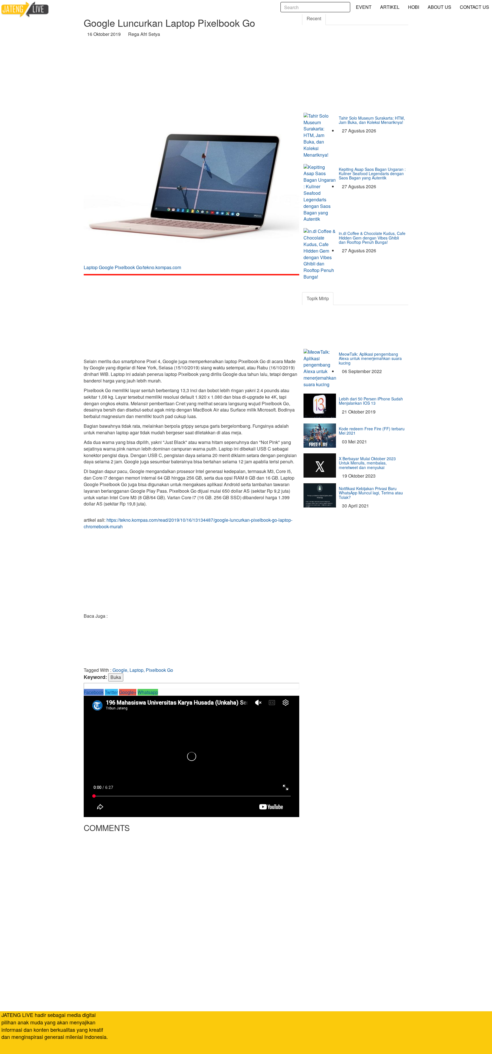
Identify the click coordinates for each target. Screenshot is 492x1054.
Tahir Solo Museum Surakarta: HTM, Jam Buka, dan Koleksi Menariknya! (372, 120)
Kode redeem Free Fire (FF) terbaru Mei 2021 (372, 431)
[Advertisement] (191, 80)
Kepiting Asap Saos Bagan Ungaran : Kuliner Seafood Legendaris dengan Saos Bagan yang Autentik (372, 173)
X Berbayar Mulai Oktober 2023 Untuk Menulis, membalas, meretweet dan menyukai (367, 463)
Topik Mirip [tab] (318, 298)
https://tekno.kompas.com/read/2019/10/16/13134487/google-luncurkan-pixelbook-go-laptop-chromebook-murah (188, 523)
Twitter (111, 692)
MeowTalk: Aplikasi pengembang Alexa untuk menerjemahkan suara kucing (370, 358)
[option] (191, 197)
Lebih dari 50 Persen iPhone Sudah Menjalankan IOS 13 (371, 401)
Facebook (94, 692)
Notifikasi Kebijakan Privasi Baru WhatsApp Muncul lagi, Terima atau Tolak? (371, 493)
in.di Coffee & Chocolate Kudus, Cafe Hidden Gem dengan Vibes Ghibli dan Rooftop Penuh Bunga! (372, 237)
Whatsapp (148, 692)
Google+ (127, 692)
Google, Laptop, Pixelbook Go (142, 670)
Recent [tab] (314, 18)
